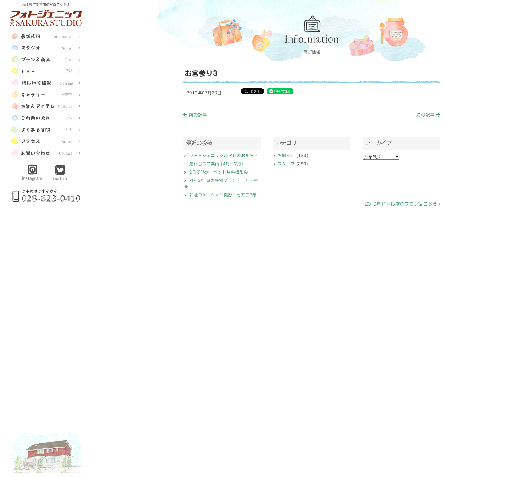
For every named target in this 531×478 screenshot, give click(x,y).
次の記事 (426, 115)
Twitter (60, 172)
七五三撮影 (46, 70)
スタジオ (46, 47)
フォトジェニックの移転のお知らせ (223, 155)
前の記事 (197, 115)
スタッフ (286, 164)
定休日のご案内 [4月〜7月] (216, 164)
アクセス (46, 140)
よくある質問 (46, 129)
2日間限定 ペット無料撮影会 (218, 172)
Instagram (32, 172)
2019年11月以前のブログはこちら (402, 204)
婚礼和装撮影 (46, 82)
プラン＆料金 (46, 59)
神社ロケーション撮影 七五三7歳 (223, 195)
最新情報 (46, 35)
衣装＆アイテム (46, 105)
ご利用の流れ (46, 117)
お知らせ (286, 155)
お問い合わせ (46, 152)
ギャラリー (46, 94)
